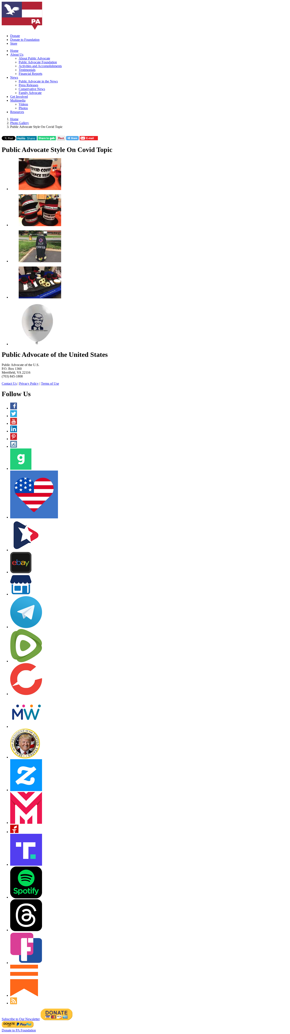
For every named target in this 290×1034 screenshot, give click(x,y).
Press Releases (28, 85)
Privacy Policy (29, 383)
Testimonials (27, 70)
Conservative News (32, 89)
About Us (16, 54)
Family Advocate (30, 93)
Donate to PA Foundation (19, 1030)
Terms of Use (50, 383)
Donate (15, 36)
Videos (23, 104)
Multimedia (17, 100)
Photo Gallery (19, 123)
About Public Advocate (34, 58)
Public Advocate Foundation (38, 62)
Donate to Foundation (24, 39)
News (14, 77)
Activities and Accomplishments (40, 66)
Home (14, 50)
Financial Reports (30, 73)
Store (13, 43)
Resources (17, 112)
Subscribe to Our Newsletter (21, 1019)
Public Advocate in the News (38, 81)
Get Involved (19, 96)
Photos (23, 108)
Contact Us (9, 383)
